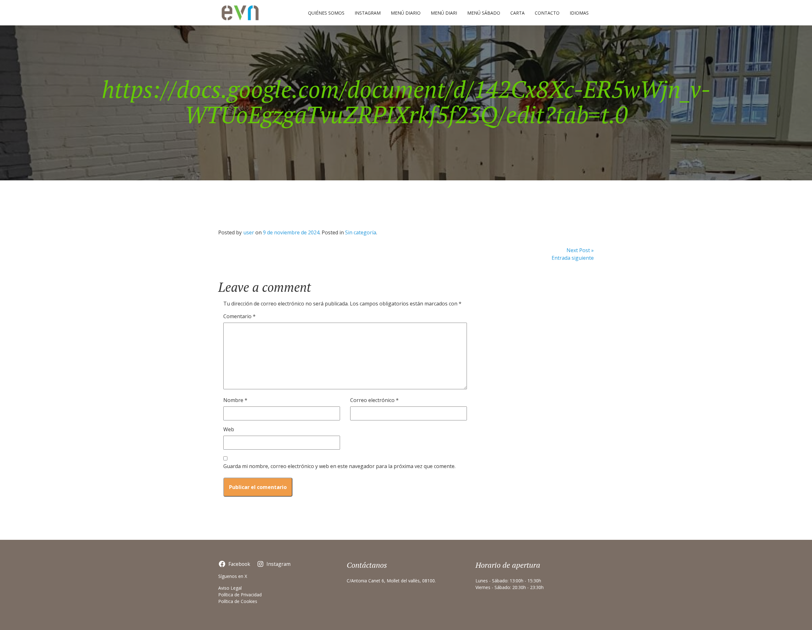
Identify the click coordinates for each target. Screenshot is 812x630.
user (248, 232)
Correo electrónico (374, 400)
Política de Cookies (237, 601)
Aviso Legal (230, 588)
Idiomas (579, 13)
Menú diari (444, 13)
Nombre (235, 400)
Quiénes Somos (326, 13)
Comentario (239, 316)
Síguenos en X (232, 576)
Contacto (547, 13)
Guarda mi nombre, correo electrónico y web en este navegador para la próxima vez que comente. (339, 466)
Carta (517, 13)
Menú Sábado (483, 13)
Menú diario (406, 13)
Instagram (368, 13)
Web (228, 429)
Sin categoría (360, 232)
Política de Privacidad (240, 595)
